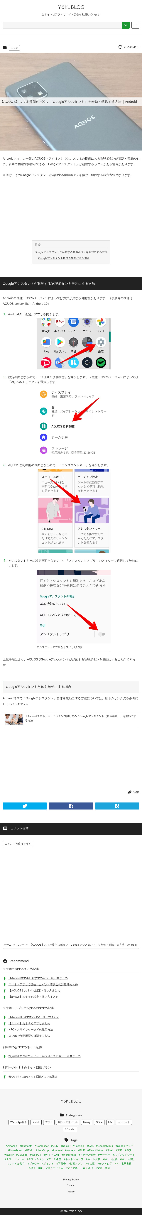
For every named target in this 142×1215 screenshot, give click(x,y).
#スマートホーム (14, 1159)
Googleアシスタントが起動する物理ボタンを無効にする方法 (71, 252)
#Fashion (78, 1146)
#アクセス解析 (87, 1154)
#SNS (119, 1150)
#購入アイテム (54, 1168)
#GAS (90, 1146)
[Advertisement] (71, 209)
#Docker (65, 1146)
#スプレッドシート (124, 1154)
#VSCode (21, 1154)
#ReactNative (95, 1150)
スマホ (14, 47)
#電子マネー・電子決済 (79, 1168)
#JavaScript (43, 1150)
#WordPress (69, 1154)
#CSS (54, 1146)
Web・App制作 (18, 1122)
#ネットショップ (73, 1159)
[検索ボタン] (126, 25)
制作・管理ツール (67, 1122)
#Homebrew (15, 1150)
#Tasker (9, 1154)
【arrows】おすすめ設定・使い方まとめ (33, 996)
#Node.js (70, 1150)
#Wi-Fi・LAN (51, 1154)
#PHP (81, 1150)
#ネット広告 (93, 1159)
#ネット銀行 (127, 1159)
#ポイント (48, 1163)
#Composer (42, 1146)
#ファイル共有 (16, 1163)
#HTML (29, 1150)
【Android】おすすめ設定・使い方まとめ (34, 1017)
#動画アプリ (75, 1163)
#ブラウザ (33, 1163)
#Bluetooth (26, 1146)
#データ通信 (54, 1159)
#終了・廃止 (36, 1168)
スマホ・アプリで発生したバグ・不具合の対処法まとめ (43, 984)
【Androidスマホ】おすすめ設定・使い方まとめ (38, 978)
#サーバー (104, 1154)
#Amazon (11, 1146)
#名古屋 (90, 1163)
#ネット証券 (110, 1159)
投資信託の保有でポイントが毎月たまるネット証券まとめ (45, 1056)
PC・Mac (70, 1129)
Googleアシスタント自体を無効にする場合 (63, 258)
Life (110, 1122)
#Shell (109, 1150)
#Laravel (57, 1150)
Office (99, 1122)
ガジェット (124, 1122)
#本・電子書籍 (122, 1163)
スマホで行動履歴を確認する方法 (29, 1035)
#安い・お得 (104, 1163)
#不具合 (61, 1163)
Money (86, 1122)
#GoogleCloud (104, 1146)
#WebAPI (35, 1154)
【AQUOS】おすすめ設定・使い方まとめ (34, 990)
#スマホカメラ (35, 1159)
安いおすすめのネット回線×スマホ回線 (33, 1076)
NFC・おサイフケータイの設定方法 (31, 1029)
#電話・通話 (103, 1168)
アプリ (49, 1122)
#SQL (128, 1150)
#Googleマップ (124, 1146)
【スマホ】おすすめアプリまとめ (29, 1023)
